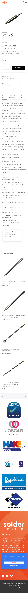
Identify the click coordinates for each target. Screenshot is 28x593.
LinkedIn (17, 85)
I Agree (14, 562)
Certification (20, 589)
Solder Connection (19, 538)
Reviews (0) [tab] (23, 96)
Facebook (9, 85)
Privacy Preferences (14, 565)
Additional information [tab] (12, 96)
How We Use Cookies (11, 589)
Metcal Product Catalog (13, 237)
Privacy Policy (19, 587)
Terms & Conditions (10, 587)
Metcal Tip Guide (10, 234)
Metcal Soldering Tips (10, 78)
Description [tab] (4, 96)
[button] (23, 9)
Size (4, 60)
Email (3, 85)
